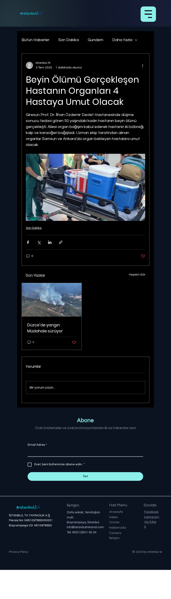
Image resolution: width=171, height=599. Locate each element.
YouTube (150, 521)
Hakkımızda (117, 527)
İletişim (114, 538)
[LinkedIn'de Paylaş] (50, 242)
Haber (113, 517)
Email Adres (37, 444)
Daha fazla (122, 40)
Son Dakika (68, 40)
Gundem (95, 40)
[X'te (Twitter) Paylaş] (39, 242)
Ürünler (114, 522)
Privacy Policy (18, 551)
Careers (115, 533)
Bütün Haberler (35, 40)
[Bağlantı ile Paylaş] (61, 242)
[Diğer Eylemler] (142, 65)
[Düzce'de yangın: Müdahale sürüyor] (51, 300)
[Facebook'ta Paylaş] (28, 242)
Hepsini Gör (137, 274)
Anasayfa (116, 511)
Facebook (151, 511)
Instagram (151, 517)
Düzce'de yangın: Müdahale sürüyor (45, 328)
